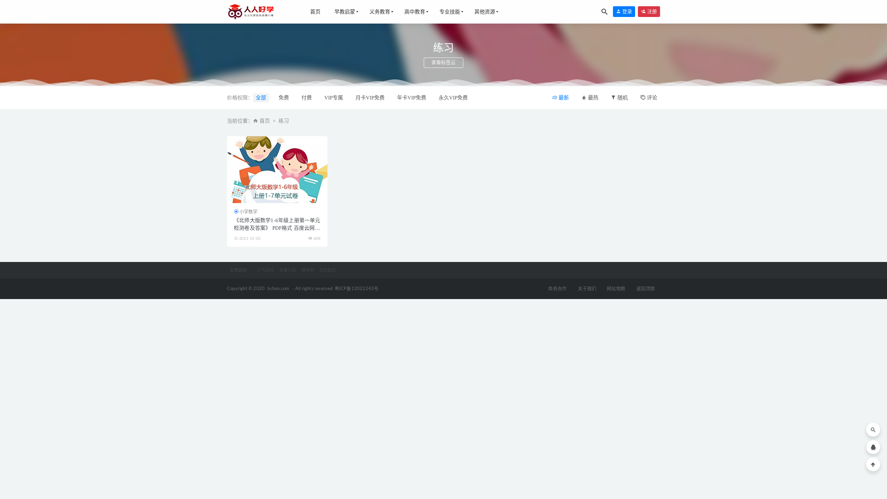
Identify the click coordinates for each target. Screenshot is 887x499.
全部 (261, 97)
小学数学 (248, 211)
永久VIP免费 (453, 97)
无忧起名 (327, 270)
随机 (622, 97)
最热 (592, 97)
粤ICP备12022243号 (357, 289)
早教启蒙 (344, 12)
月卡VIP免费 (370, 97)
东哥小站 (287, 270)
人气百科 (265, 270)
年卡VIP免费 (411, 97)
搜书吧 (307, 270)
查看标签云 (443, 62)
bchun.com (278, 289)
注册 (651, 11)
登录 (626, 11)
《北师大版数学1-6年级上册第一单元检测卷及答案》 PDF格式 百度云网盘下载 (277, 228)
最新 (563, 97)
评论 (651, 97)
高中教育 (414, 12)
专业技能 (449, 12)
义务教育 (379, 12)
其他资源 (484, 12)
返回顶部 (645, 289)
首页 (315, 12)
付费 (306, 97)
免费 (284, 97)
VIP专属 (333, 97)
